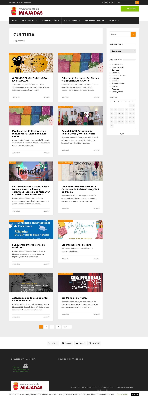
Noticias (113, 20)
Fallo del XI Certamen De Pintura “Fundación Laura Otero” (80, 79)
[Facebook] (106, 2)
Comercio (115, 70)
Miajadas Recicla (72, 20)
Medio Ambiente (118, 83)
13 (58, 327)
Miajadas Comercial (94, 20)
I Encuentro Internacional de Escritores (28, 246)
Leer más (47, 97)
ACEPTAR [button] (135, 394)
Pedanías (115, 89)
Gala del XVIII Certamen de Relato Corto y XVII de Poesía (78, 132)
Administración (117, 64)
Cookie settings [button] (122, 394)
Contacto (131, 9)
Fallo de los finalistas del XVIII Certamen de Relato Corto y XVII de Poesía (80, 189)
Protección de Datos (125, 387)
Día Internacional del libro (76, 245)
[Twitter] (109, 2)
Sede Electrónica (50, 20)
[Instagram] (113, 2)
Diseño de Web (102, 390)
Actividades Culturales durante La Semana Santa (29, 299)
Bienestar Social (118, 67)
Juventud (115, 81)
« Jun (122, 133)
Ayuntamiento (28, 20)
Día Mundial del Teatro (74, 298)
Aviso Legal (75, 387)
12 (119, 114)
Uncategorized (117, 92)
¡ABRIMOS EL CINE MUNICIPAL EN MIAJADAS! (30, 79)
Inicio (14, 20)
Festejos (12, 162)
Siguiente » (67, 327)
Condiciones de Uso (89, 387)
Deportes (115, 73)
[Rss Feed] (102, 2)
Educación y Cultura (16, 54)
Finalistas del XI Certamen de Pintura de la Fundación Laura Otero (29, 134)
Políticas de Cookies (107, 387)
